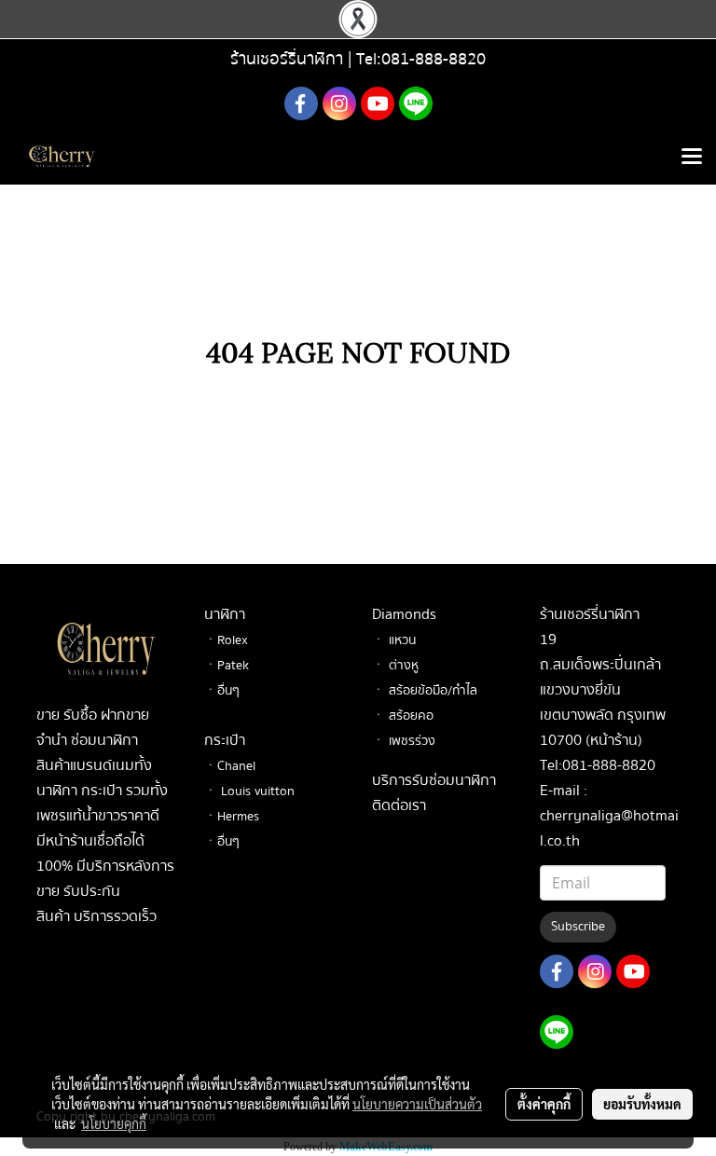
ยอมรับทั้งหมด (642, 1103)
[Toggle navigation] (691, 157)
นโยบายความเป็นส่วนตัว (417, 1103)
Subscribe (578, 926)
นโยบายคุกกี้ (113, 1123)
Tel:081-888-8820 (421, 59)
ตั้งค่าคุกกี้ (544, 1103)
